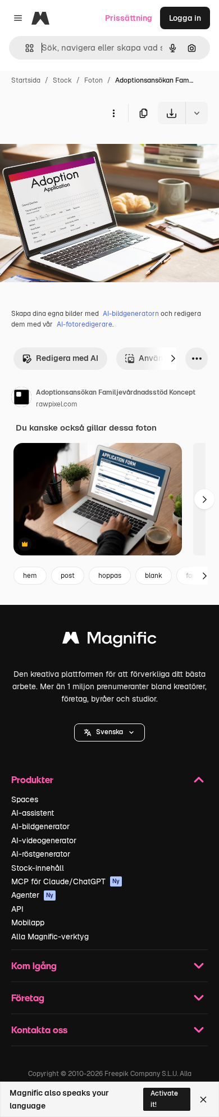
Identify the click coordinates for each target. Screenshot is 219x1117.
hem (30, 575)
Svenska (109, 731)
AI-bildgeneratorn (131, 313)
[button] (109, 732)
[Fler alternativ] (113, 113)
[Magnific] (109, 640)
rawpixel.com (56, 404)
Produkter (32, 779)
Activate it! (164, 1099)
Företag (27, 997)
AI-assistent (32, 813)
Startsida (25, 80)
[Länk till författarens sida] (21, 398)
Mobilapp (27, 922)
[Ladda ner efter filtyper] (196, 113)
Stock (62, 80)
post (68, 575)
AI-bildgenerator (40, 826)
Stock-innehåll (37, 868)
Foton (93, 80)
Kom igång (34, 965)
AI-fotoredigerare (84, 324)
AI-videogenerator (43, 840)
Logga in (185, 18)
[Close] (203, 1099)
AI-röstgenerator (40, 854)
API (17, 909)
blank (153, 575)
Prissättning (128, 18)
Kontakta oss (39, 1029)
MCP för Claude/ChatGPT (65, 881)
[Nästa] (173, 358)
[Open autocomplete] (25, 48)
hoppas (109, 575)
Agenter (32, 895)
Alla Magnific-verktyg (50, 936)
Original (72, 150)
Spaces (24, 799)
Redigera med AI (67, 358)
